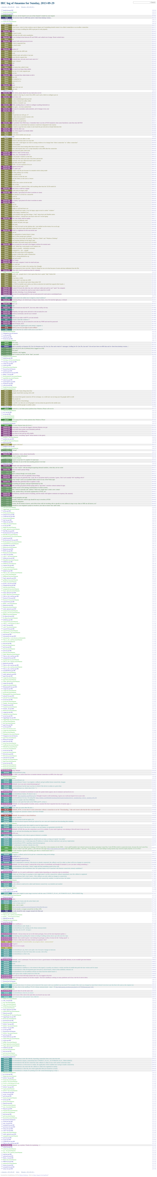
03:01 (154, 380)
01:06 (154, 290)
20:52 (154, 1058)
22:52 (154, 1134)
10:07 (154, 585)
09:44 (154, 571)
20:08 (154, 1027)
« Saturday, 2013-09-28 (7, 7)
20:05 (154, 1026)
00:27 (154, 19)
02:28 (154, 348)
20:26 (154, 1038)
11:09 (154, 614)
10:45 (154, 607)
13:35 (154, 694)
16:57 (154, 843)
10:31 (154, 601)
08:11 (154, 554)
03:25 (154, 416)
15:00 (154, 719)
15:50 (154, 750)
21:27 (154, 1092)
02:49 (154, 365)
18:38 (154, 998)
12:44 (154, 672)
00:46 (154, 101)
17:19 (154, 914)
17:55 (154, 942)
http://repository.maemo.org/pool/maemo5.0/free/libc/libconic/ (30, 907)
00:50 (154, 142)
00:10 (154, 18)
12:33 (154, 665)
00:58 (154, 220)
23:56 (154, 1163)
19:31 (154, 1011)
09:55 (154, 576)
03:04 (154, 389)
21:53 (154, 1101)
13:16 (154, 681)
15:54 (154, 754)
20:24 (154, 1035)
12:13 (154, 656)
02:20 (154, 342)
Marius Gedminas (23, 1175)
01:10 (154, 323)
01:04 (154, 278)
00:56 (154, 194)
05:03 (154, 507)
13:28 (154, 687)
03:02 (154, 381)
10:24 (154, 590)
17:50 (154, 940)
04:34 (154, 454)
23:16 (154, 1145)
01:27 (154, 333)
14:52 (154, 712)
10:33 (154, 603)
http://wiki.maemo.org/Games (55, 848)
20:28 (154, 1042)
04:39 (154, 481)
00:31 (154, 21)
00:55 (154, 182)
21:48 (154, 1098)
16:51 (154, 819)
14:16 (154, 708)
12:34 (154, 667)
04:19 (154, 442)
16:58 (154, 858)
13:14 (154, 679)
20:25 (154, 1036)
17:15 (154, 911)
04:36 (154, 463)
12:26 (154, 663)
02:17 (154, 340)
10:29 (154, 598)
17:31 (154, 918)
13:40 (154, 696)
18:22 (154, 989)
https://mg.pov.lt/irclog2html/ (40, 1175)
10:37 (154, 605)
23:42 (154, 1159)
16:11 (154, 757)
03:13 (154, 410)
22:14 (154, 1108)
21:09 (154, 1085)
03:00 (154, 372)
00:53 (154, 164)
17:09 (154, 889)
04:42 (154, 497)
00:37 (154, 25)
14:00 (154, 705)
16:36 (154, 772)
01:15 (154, 327)
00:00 (154, 10)
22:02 (154, 1103)
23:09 (154, 1139)
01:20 (154, 331)
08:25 (154, 556)
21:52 (154, 1099)
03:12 (154, 408)
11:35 (154, 630)
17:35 (154, 922)
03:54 (154, 433)
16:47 (154, 802)
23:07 (154, 1137)
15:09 (154, 732)
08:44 (154, 558)
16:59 (154, 864)
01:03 (154, 266)
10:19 (154, 589)
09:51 (154, 574)
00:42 (154, 31)
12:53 (154, 674)
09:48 (154, 572)
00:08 (154, 16)
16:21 (154, 761)
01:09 (154, 317)
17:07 (154, 886)
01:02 (154, 260)
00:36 (154, 23)
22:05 (154, 1105)
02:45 (154, 361)
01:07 (154, 296)
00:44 (154, 59)
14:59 (154, 717)
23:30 (154, 1154)
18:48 (154, 1006)
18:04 (154, 969)
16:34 (154, 770)
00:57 (154, 212)
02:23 (154, 344)
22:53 (154, 1136)
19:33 (154, 1016)
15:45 (154, 748)
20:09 (154, 1029)
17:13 (154, 905)
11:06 (154, 612)
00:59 (154, 230)
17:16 (154, 913)
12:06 (154, 654)
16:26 (154, 765)
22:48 (154, 1132)
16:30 (154, 768)
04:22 (154, 446)
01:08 (154, 307)
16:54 (154, 835)
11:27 (154, 621)
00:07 (154, 14)
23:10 (154, 1141)
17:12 (154, 897)
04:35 (154, 458)
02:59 (154, 371)
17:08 (154, 888)
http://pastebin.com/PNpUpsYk (27, 796)
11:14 (154, 616)
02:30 (154, 354)
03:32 (154, 421)
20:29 (154, 1044)
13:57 (154, 703)
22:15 (154, 1118)
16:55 (154, 837)
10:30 (154, 600)
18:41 (154, 1000)
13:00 (154, 676)
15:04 (154, 723)
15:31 (154, 743)
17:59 (154, 950)
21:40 (154, 1094)
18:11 (154, 979)
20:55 (154, 1070)
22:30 (154, 1127)
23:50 (154, 1161)
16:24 (154, 763)
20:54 (154, 1066)
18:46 (154, 1002)
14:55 (154, 716)
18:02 (154, 959)
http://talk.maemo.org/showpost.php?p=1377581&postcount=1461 (75, 987)
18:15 (154, 985)
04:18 (154, 441)
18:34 (154, 993)
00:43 (154, 37)
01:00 (154, 234)
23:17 (154, 1149)
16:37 (154, 774)
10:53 (154, 609)
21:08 (154, 1083)
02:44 (154, 360)
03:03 (154, 387)
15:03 (154, 721)
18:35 (154, 995)
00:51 (154, 152)
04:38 (154, 475)
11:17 (154, 620)
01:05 (154, 288)
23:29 (154, 1152)
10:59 (154, 610)
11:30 (154, 623)
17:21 (154, 916)
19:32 (154, 1015)
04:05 (154, 437)
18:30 (154, 991)
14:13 (154, 707)
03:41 (154, 425)
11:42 (154, 634)
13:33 (154, 692)
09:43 (154, 569)
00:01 (154, 12)
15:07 (154, 727)
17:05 (154, 876)
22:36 (154, 1130)
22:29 (154, 1125)
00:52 (154, 156)
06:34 (154, 545)
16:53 (154, 829)
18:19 (154, 987)
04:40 (154, 487)
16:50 (154, 807)
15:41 (154, 746)
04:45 (154, 503)
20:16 (154, 1033)
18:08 (154, 977)
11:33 (154, 629)
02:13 (154, 338)
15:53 (154, 752)
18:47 (154, 1004)
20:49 (154, 1055)
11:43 (154, 636)
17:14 (154, 909)
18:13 (154, 983)
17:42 (154, 926)
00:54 (154, 170)
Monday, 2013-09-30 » (27, 7)
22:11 (154, 1107)
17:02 (154, 866)
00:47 (154, 117)
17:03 (154, 868)
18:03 (154, 967)
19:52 (154, 1018)
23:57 (154, 1165)
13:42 (154, 697)
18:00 (154, 957)
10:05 (154, 581)
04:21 (154, 444)
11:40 (154, 632)
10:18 (154, 587)
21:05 (154, 1081)
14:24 (154, 710)
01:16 (154, 329)
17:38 (154, 924)
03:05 (154, 397)
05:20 (154, 513)
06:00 (154, 518)
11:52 (154, 647)
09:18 (154, 563)
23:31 (154, 1156)
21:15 (154, 1090)
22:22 (154, 1121)
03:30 (154, 419)
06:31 (154, 543)
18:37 (154, 997)
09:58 (154, 578)
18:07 (154, 975)
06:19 (154, 522)
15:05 (154, 725)
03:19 (154, 412)
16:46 (154, 794)
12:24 (154, 659)
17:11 (154, 891)
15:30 (154, 741)
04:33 (154, 452)
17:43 (154, 934)
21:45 (154, 1096)
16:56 (154, 841)
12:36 (154, 668)
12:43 (154, 670)
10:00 (154, 580)
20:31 (154, 1047)
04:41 (154, 491)
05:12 (154, 509)
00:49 (154, 133)
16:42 (154, 780)
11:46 (154, 639)
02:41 (154, 356)
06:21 (154, 523)
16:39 (154, 778)
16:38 (154, 776)
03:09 (154, 406)
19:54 (154, 1022)
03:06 (154, 403)
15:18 (154, 737)
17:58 (154, 944)
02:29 (154, 350)
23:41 (154, 1158)
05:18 (154, 511)
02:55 (154, 367)
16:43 (154, 786)
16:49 (154, 805)
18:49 (154, 1007)
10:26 (154, 596)
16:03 (154, 756)
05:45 (154, 516)
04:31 (154, 450)
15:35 (154, 745)
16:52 (154, 823)
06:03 (154, 520)
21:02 (154, 1078)
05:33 (154, 514)
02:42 (154, 358)
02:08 (154, 337)
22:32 (154, 1128)
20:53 (154, 1062)
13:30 (154, 690)
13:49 (154, 701)
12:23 (154, 658)
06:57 (154, 547)
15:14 (154, 734)
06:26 (154, 525)
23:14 (154, 1143)
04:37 (154, 467)
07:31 (154, 551)
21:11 (154, 1088)
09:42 (154, 565)
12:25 (154, 661)
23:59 (154, 1168)
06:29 (154, 531)
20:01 (154, 1024)
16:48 (154, 804)
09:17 (154, 561)
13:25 (154, 683)
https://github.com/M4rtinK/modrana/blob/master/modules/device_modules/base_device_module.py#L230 (66, 798)
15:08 (154, 730)
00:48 (154, 125)
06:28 (154, 529)
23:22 (154, 1150)
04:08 (154, 439)
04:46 (154, 505)
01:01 (154, 246)
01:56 (154, 335)
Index (17, 7)
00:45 (154, 75)
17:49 (154, 938)
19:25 (154, 1009)
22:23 (154, 1123)
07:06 (154, 549)
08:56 (154, 560)
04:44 (154, 499)
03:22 (154, 414)
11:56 (154, 649)
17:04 (154, 874)
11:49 (154, 641)
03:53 (154, 427)
